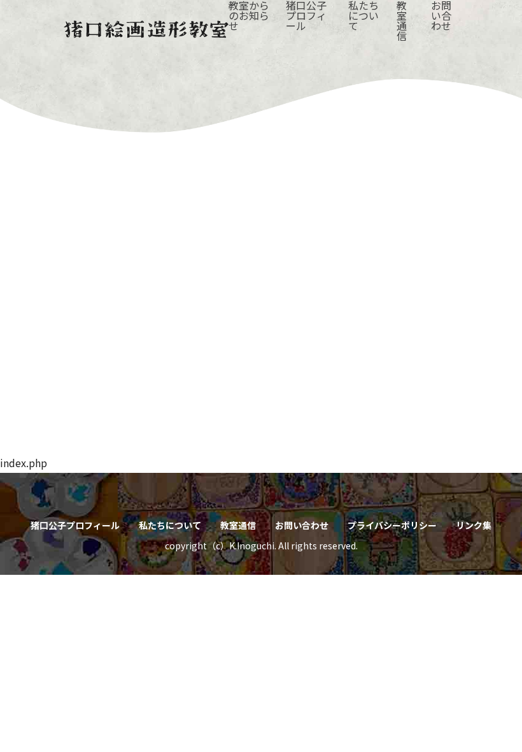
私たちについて (170, 525)
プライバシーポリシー (392, 525)
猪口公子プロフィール (75, 525)
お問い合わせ (301, 525)
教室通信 (238, 525)
